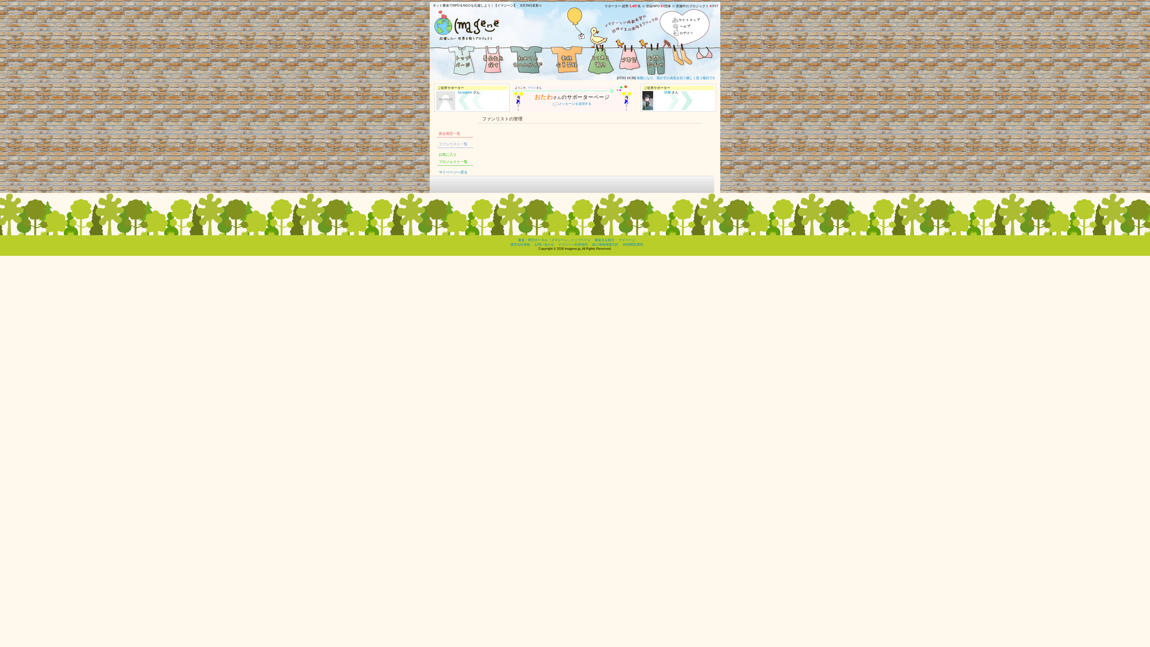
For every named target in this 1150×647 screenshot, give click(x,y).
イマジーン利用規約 (573, 244)
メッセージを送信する (575, 103)
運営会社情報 (520, 244)
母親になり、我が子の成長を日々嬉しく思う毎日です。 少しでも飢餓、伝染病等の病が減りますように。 (702, 78)
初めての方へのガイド (527, 59)
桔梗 (667, 92)
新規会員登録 (566, 59)
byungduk (465, 92)
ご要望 (628, 59)
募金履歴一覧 (449, 133)
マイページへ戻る (453, 172)
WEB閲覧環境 (633, 244)
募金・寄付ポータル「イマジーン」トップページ (554, 240)
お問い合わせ (655, 59)
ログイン (686, 33)
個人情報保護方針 (605, 244)
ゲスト (532, 87)
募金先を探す (493, 59)
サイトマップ (686, 20)
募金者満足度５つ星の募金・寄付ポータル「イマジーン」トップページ (454, 59)
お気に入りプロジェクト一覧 (453, 158)
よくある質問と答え (600, 59)
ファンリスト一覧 (453, 144)
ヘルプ (686, 27)
